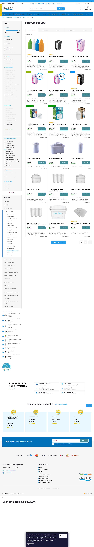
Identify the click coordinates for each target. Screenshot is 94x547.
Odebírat (84, 440)
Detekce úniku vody (10, 70)
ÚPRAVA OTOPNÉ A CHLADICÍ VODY (11, 302)
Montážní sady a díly (10, 76)
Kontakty (38, 488)
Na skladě (8, 39)
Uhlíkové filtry (9, 112)
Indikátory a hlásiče (10, 93)
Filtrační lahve (9, 241)
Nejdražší (58, 30)
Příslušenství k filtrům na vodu (13, 250)
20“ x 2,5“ (8, 184)
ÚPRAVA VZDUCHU (9, 282)
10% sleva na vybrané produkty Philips (9, 1)
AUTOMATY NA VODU (10, 265)
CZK (88, 3)
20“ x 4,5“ (8, 186)
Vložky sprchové (9, 153)
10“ (7, 188)
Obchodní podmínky (46, 488)
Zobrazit (41, 61)
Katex (7, 163)
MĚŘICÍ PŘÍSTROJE (9, 306)
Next (90, 405)
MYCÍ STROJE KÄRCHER (10, 275)
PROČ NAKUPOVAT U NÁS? (45, 475)
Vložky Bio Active (9, 151)
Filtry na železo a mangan (12, 218)
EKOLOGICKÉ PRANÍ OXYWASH (12, 295)
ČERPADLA (7, 298)
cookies (34, 540)
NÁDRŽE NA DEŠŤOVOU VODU (12, 292)
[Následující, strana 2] (85, 242)
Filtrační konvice (10, 239)
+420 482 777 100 (8, 473)
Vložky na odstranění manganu (12, 161)
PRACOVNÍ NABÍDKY (11, 3)
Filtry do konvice (10, 124)
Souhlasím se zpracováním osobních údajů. (63, 443)
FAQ (22, 3)
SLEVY (6, 205)
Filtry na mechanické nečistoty (13, 227)
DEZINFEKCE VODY (9, 259)
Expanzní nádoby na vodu (11, 90)
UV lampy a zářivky (10, 74)
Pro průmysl (9, 61)
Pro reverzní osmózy (10, 88)
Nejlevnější (45, 30)
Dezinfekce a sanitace (10, 86)
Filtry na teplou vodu (11, 234)
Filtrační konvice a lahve (11, 118)
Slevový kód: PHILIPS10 (11, 51)
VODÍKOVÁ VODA (9, 269)
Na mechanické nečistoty (11, 114)
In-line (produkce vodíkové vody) (12, 84)
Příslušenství (9, 122)
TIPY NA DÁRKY (8, 208)
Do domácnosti (9, 59)
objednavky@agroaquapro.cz (10, 470)
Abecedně (85, 30)
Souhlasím (62, 535)
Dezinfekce (8, 132)
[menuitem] (7, 14)
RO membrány (9, 165)
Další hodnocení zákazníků (61, 404)
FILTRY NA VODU (9, 211)
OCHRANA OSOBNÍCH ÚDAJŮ (45, 480)
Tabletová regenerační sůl (11, 97)
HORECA (7, 285)
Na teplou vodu (9, 116)
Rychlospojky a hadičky (11, 177)
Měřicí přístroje (9, 101)
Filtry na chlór (9, 221)
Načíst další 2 (57, 242)
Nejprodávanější (71, 30)
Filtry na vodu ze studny (11, 230)
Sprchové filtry (10, 243)
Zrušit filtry (13, 192)
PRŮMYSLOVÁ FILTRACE (10, 288)
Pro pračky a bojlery (11, 246)
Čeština (79, 3)
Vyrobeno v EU (9, 47)
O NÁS (3, 3)
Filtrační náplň (9, 175)
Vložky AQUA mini (10, 157)
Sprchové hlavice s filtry (11, 120)
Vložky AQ (8, 143)
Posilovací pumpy (9, 72)
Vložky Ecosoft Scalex (10, 155)
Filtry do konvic (9, 149)
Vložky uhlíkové (9, 147)
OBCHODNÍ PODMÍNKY (44, 478)
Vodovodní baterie (10, 248)
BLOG (18, 3)
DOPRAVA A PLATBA (43, 476)
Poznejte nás (12, 389)
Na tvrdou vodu (9, 108)
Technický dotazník (55, 488)
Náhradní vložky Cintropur (11, 99)
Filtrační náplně (9, 141)
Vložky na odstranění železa (11, 159)
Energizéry (8, 80)
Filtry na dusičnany (10, 225)
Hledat (61, 8)
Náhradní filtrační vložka (11, 173)
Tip (7, 45)
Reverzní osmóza (10, 214)
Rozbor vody (9, 255)
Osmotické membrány (10, 78)
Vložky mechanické (10, 145)
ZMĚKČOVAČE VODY (9, 262)
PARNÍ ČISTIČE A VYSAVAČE (11, 272)
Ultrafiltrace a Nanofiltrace (12, 237)
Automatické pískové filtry (12, 232)
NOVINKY (7, 201)
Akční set (8, 49)
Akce (7, 41)
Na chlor (8, 110)
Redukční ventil (9, 63)
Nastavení (30, 544)
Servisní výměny (10, 253)
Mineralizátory (9, 82)
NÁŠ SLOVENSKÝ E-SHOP (44, 482)
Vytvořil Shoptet (89, 493)
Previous (87, 405)
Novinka (8, 43)
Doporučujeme (32, 30)
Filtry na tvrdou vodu (11, 216)
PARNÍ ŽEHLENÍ (8, 278)
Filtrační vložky (9, 95)
